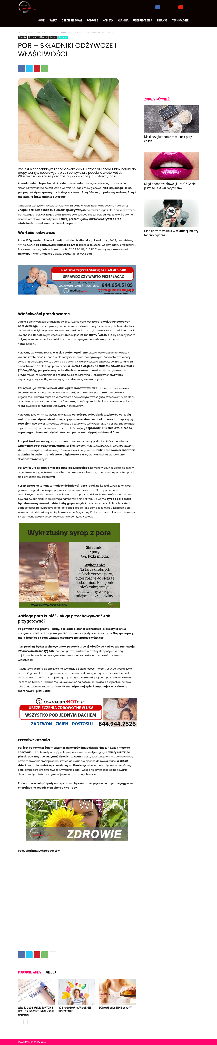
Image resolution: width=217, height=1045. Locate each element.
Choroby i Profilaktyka (60, 32)
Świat (53, 20)
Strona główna (25, 32)
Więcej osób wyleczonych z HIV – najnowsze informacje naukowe (36, 1011)
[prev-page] (20, 1022)
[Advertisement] (77, 936)
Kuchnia (123, 20)
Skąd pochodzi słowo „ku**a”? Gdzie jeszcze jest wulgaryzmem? (170, 186)
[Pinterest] (37, 68)
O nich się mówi (72, 20)
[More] (52, 68)
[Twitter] (169, 7)
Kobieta (108, 20)
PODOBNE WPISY (29, 972)
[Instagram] (163, 7)
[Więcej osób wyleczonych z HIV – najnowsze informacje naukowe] (36, 992)
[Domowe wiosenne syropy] (117, 992)
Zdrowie (41, 32)
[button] (195, 7)
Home (41, 20)
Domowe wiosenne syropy (115, 1007)
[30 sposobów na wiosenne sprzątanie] (76, 992)
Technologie (180, 20)
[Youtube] (180, 7)
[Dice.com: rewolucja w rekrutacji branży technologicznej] (171, 213)
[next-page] (25, 1022)
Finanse (162, 20)
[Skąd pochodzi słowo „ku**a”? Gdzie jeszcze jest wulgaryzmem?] (171, 166)
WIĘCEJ (50, 972)
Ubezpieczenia (142, 20)
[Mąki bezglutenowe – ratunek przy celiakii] (171, 119)
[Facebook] (157, 7)
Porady (53, 37)
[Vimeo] (175, 7)
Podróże (92, 20)
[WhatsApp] (44, 68)
